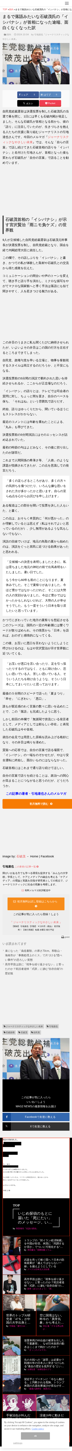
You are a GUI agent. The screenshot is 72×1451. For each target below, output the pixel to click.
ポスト (29, 103)
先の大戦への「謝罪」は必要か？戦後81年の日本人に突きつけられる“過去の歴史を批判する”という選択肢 (44, 1363)
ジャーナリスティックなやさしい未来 (24, 1026)
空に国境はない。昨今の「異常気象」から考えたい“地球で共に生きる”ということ (52, 1319)
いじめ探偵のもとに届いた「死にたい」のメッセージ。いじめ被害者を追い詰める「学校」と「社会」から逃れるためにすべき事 (35, 1218)
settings (17, 1443)
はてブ (47, 94)
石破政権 (10, 1032)
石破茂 (20, 856)
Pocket (51, 103)
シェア (24, 94)
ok (35, 1436)
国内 (9, 34)
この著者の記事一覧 (26, 866)
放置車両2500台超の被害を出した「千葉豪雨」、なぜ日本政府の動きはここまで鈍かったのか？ (44, 1343)
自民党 (36, 1032)
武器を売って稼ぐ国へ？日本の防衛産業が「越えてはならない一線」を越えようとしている (44, 1263)
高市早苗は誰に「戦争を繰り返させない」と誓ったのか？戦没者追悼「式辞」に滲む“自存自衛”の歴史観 (34, 969)
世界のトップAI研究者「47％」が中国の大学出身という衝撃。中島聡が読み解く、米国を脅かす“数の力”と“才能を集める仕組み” (19, 1319)
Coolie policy (38, 1429)
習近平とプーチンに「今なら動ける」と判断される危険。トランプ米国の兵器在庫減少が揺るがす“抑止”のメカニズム (44, 1382)
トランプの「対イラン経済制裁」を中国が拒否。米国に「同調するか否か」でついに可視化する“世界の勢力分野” (44, 1243)
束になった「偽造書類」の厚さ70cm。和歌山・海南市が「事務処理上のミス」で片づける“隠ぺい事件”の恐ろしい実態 (33, 955)
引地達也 (53, 1026)
